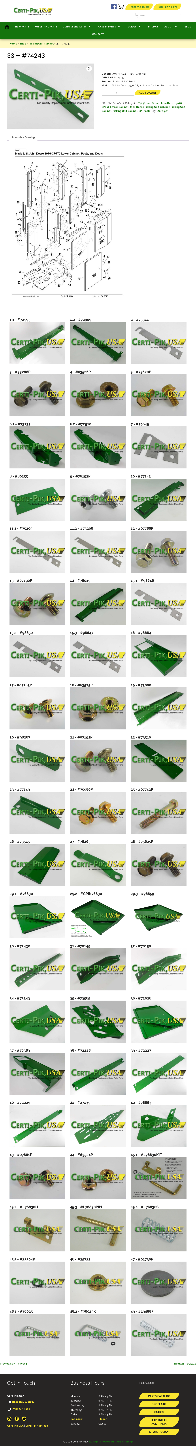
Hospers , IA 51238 (22, 1401)
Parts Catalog (159, 1396)
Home (13, 43)
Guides (132, 26)
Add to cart (147, 92)
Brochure (159, 1404)
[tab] (23, 137)
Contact (98, 34)
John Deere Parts (75, 26)
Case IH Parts (107, 26)
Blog (188, 26)
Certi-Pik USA (15, 1425)
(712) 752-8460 (139, 6)
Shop (23, 43)
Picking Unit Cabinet (41, 43)
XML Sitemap (125, 1441)
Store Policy (159, 1431)
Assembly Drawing (23, 137)
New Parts (22, 26)
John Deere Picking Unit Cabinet (150, 107)
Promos (153, 26)
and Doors (153, 103)
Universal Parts (46, 26)
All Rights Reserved (101, 1441)
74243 (141, 103)
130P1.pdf (162, 111)
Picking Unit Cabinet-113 (127, 111)
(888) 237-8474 (167, 6)
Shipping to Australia (159, 1422)
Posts (147, 111)
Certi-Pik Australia (36, 1425)
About (168, 26)
